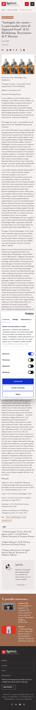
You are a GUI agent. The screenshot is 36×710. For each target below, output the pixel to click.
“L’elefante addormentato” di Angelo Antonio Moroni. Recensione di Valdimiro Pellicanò (16, 552)
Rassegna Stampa (23, 603)
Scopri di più (20, 585)
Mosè (8, 517)
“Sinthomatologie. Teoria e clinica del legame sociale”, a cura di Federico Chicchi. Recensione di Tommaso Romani (18, 534)
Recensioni (5, 45)
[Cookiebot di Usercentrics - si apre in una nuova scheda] (25, 314)
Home (3, 10)
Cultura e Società (12, 10)
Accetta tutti (18, 381)
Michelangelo (16, 517)
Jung (24, 517)
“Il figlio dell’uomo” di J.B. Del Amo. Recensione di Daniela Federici (16, 543)
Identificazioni (6, 521)
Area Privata (7, 687)
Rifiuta (18, 394)
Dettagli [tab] (15, 319)
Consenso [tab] (6, 319)
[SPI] (10, 4)
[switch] (31, 360)
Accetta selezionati (18, 388)
